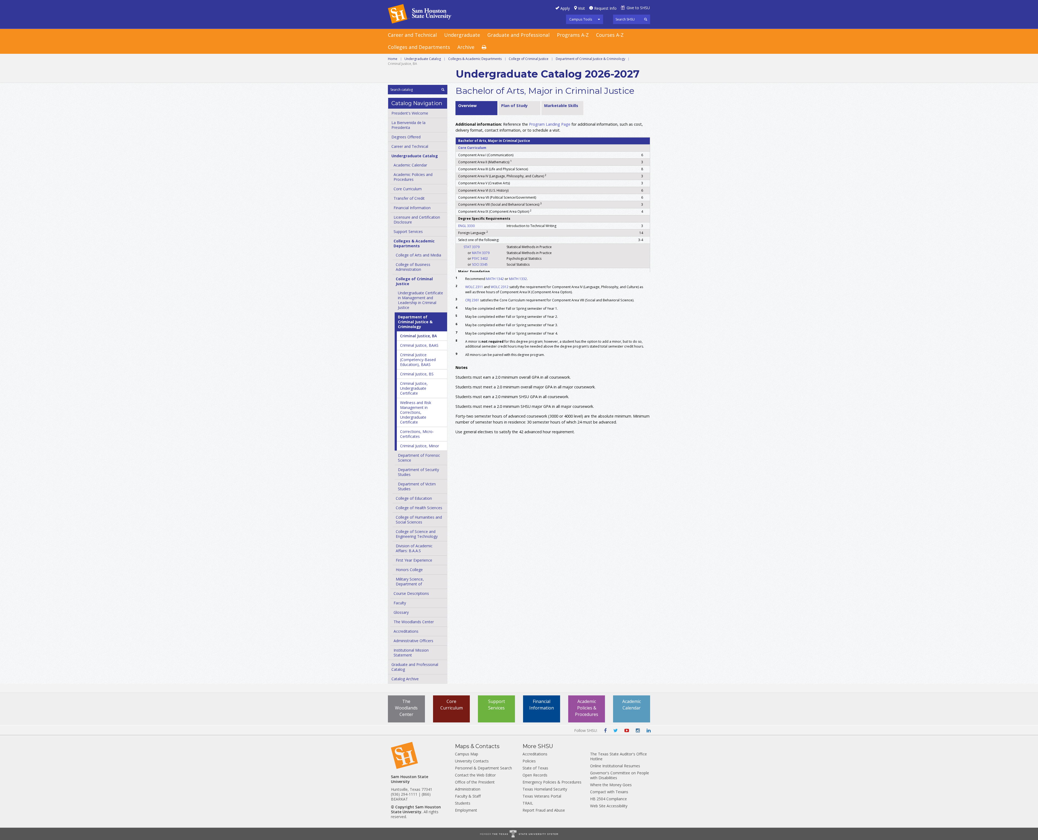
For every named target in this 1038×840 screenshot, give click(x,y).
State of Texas (535, 768)
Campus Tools (580, 19)
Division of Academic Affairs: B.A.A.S (414, 548)
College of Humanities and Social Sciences (419, 520)
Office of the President (475, 782)
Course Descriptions (411, 593)
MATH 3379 (481, 253)
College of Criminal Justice (528, 58)
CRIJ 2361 (472, 300)
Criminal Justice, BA (418, 335)
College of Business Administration (413, 267)
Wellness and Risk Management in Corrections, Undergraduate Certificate (415, 412)
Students (462, 803)
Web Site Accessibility (608, 805)
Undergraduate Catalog (422, 58)
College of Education (414, 498)
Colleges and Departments (419, 47)
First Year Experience (414, 560)
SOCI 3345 (480, 264)
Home (392, 58)
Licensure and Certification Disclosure (417, 220)
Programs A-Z (573, 35)
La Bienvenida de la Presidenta (408, 125)
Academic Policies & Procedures (586, 707)
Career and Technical (412, 35)
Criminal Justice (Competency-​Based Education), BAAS (418, 359)
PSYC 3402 (480, 258)
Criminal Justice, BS (417, 373)
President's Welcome (409, 113)
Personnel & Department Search (483, 768)
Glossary (401, 612)
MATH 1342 (495, 278)
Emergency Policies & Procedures (552, 782)
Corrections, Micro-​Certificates (417, 434)
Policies (529, 761)
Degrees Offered (406, 136)
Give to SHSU (638, 7)
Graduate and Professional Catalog (414, 667)
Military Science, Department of (410, 581)
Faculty (400, 602)
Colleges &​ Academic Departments (414, 243)
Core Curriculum (408, 188)
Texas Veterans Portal (542, 796)
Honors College (409, 569)
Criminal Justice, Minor (419, 445)
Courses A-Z (610, 35)
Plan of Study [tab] (514, 105)
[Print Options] (488, 47)
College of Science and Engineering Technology (417, 534)
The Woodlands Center (414, 621)
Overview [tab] (467, 105)
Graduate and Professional (518, 35)
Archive (465, 47)
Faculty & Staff (468, 796)
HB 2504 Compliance (608, 798)
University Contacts (472, 761)
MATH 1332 (518, 278)
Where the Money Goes (611, 784)
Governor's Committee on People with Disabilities (619, 775)
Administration (467, 789)
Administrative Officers (413, 640)
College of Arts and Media (418, 255)
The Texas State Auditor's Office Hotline (618, 756)
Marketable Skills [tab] (561, 105)
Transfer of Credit (409, 198)
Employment (466, 810)
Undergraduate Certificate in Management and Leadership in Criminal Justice (420, 300)
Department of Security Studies (418, 472)
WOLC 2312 (499, 287)
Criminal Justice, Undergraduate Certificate (414, 388)
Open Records (535, 775)
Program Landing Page (549, 124)
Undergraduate (462, 35)
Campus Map (466, 753)
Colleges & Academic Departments (475, 58)
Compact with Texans (609, 791)
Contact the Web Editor (475, 775)
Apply (565, 8)
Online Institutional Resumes (615, 765)
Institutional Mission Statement (411, 653)
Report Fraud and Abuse (544, 810)
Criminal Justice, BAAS (419, 345)
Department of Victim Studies (417, 486)
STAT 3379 (472, 247)
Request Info (605, 8)
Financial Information (412, 207)
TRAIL (528, 803)
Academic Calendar (410, 165)
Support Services (408, 231)
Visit (581, 8)
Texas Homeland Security (545, 789)
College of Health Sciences (419, 507)
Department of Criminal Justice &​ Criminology (415, 321)
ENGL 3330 (466, 226)
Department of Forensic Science (419, 458)
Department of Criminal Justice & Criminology (590, 58)
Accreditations (406, 631)
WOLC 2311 (474, 287)
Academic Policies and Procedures (413, 177)
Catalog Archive (405, 678)
